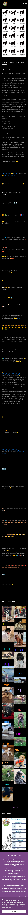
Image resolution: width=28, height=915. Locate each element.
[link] (5, 3)
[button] (26, 3)
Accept (14, 911)
